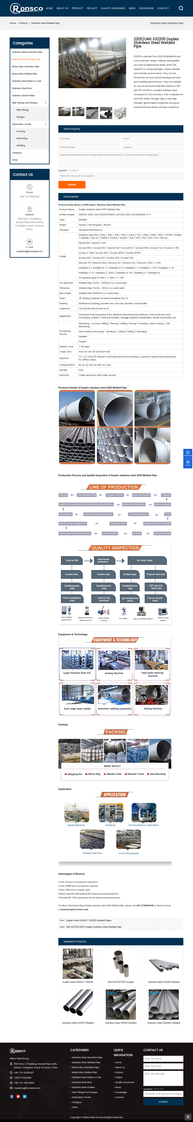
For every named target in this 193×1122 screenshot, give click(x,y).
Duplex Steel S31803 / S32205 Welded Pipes (88, 920)
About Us (62, 8)
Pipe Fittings (23, 110)
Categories (79, 1050)
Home (49, 8)
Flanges (21, 117)
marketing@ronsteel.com (29, 251)
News (132, 8)
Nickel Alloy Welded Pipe (24, 74)
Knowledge (146, 8)
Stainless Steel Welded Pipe (45, 23)
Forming (21, 131)
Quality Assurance (113, 8)
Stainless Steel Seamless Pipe (27, 52)
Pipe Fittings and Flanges (25, 103)
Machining (22, 138)
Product (77, 8)
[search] (179, 6)
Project (92, 8)
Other (15, 160)
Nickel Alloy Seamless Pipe (25, 66)
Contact (163, 8)
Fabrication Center (21, 124)
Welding (21, 145)
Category (17, 153)
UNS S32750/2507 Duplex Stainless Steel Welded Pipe (94, 927)
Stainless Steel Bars (22, 88)
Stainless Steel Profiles (23, 95)
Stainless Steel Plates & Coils (26, 81)
